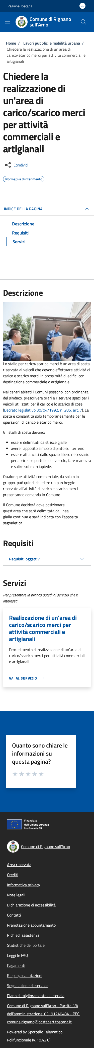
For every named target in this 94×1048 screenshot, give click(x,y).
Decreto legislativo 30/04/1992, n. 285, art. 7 (43, 410)
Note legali (16, 895)
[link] (28, 678)
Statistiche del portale (26, 945)
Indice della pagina (23, 209)
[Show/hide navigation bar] (7, 21)
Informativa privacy (23, 885)
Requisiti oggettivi (25, 559)
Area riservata (19, 865)
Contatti (14, 915)
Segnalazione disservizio (27, 986)
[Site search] (83, 22)
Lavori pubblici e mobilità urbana (51, 43)
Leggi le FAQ (17, 955)
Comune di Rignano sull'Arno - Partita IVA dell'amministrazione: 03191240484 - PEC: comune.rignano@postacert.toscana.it (43, 1014)
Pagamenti (16, 965)
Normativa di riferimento (23, 178)
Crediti (12, 875)
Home (11, 43)
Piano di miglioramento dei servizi (35, 996)
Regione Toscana (20, 6)
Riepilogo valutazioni (24, 975)
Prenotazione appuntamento (31, 925)
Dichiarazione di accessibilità (31, 905)
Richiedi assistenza (23, 935)
